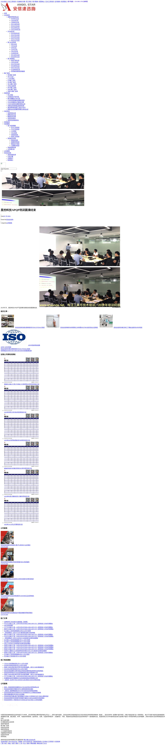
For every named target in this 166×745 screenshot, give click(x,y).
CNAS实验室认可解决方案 (16, 102)
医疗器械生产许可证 (14, 98)
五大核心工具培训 (48, 741)
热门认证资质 (12, 42)
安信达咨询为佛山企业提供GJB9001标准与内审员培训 (17, 579)
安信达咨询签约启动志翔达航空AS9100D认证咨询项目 (17, 596)
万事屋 (20, 741)
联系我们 (64, 1)
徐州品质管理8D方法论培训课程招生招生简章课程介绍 (21, 672)
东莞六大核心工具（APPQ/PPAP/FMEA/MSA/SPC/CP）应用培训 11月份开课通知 (28, 645)
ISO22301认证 (15, 37)
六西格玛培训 (15, 145)
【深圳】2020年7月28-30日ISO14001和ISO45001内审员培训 (22, 680)
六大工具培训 (12, 1)
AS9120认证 (14, 62)
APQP (2, 347)
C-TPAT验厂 (11, 78)
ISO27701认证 (15, 38)
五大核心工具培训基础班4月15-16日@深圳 (17, 641)
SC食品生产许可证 (13, 96)
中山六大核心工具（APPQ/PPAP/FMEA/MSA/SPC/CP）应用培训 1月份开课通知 (28, 623)
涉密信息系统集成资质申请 (16, 105)
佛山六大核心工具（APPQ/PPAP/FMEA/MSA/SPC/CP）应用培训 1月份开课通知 (28, 634)
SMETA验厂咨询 (13, 91)
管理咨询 (7, 122)
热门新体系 (11, 58)
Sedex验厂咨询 (12, 89)
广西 (2, 743)
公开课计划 (11, 149)
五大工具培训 (49, 1)
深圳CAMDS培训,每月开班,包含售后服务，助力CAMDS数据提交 (24, 674)
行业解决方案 (21, 1)
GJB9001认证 (15, 22)
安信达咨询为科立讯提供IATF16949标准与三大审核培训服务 (22, 692)
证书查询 (57, 1)
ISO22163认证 (15, 26)
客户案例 (35, 1)
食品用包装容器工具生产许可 (17, 107)
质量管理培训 (15, 142)
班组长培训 (14, 140)
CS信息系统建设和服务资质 (16, 100)
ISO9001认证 (15, 18)
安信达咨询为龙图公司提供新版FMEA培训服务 (15, 562)
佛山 (9, 743)
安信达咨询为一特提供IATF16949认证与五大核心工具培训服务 (23, 700)
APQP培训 (8, 347)
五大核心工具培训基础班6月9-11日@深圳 (16, 654)
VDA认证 (14, 46)
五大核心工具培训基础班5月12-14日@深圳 (17, 640)
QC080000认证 (15, 69)
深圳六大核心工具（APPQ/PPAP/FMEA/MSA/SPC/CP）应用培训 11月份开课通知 (28, 647)
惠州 (17, 743)
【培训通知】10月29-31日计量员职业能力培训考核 (19, 632)
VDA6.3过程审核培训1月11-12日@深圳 (16, 663)
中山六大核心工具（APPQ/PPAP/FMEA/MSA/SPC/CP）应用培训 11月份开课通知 (28, 636)
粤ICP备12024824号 (29, 739)
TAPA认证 (14, 49)
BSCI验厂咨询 (12, 87)
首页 (5, 13)
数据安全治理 (12, 116)
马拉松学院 (4, 741)
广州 (20, 743)
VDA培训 (4, 1)
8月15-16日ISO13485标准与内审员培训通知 (17, 643)
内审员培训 (14, 134)
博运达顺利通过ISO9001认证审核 (14, 694)
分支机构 (57, 741)
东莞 (13, 743)
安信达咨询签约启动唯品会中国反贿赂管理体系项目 (17, 612)
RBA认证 (14, 44)
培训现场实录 (12, 147)
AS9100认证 (14, 20)
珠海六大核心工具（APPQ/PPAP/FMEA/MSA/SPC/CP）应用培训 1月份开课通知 (28, 652)
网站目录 (39, 743)
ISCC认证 (10, 76)
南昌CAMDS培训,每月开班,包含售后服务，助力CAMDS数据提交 (24, 667)
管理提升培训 (12, 138)
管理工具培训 (15, 136)
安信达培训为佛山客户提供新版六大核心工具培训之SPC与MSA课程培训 (26, 696)
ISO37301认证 (15, 67)
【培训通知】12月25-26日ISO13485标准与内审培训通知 (21, 638)
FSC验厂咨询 (12, 82)
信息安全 (7, 111)
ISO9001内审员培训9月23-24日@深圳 (15, 665)
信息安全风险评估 (13, 120)
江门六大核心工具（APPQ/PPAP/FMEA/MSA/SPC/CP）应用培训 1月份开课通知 (28, 627)
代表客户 (10, 158)
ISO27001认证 (15, 35)
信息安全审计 (12, 118)
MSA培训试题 (8, 625)
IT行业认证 (11, 31)
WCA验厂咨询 (12, 84)
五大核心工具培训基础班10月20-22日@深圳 (17, 631)
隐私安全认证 (12, 114)
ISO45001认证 (15, 56)
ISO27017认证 (15, 40)
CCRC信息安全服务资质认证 (16, 104)
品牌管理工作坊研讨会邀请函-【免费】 (16, 622)
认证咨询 (7, 15)
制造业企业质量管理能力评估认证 (18, 109)
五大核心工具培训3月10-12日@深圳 (15, 656)
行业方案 (10, 156)
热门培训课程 (12, 125)
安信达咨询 (7, 153)
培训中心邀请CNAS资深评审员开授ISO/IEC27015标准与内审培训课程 (25, 651)
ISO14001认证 (15, 55)
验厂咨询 (7, 73)
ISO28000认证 (15, 66)
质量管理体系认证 (13, 17)
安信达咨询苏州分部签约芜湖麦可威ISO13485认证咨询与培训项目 (24, 698)
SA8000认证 (14, 53)
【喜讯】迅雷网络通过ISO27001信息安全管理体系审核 (21, 690)
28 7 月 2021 (7, 216)
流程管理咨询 (37, 741)
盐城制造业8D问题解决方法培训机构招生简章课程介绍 (21, 678)
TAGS (45, 743)
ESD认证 (14, 47)
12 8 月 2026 (4, 614)
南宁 (5, 743)
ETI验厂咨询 (11, 80)
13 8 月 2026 (4, 547)
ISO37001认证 (15, 64)
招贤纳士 (42, 1)
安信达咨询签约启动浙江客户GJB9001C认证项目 (15, 545)
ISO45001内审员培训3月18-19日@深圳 (15, 669)
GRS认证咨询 (12, 85)
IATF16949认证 (15, 29)
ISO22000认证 (15, 27)
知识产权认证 (15, 60)
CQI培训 (13, 131)
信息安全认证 (12, 113)
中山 (24, 743)
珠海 (28, 743)
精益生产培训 (15, 143)
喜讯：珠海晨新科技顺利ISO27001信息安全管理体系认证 (21, 687)
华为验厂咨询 (12, 75)
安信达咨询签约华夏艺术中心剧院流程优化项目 (18, 689)
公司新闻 (7, 151)
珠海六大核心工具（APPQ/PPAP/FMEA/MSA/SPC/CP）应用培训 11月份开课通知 (28, 649)
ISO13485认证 (15, 24)
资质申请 (7, 93)
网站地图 (33, 743)
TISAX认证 (14, 51)
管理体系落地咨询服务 (18, 71)
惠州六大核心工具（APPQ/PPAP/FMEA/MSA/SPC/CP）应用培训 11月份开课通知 (28, 629)
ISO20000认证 (15, 33)
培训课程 (7, 124)
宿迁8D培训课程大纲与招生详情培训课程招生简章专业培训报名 (23, 671)
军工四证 (29, 1)
